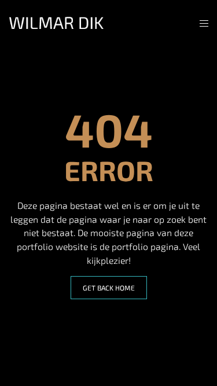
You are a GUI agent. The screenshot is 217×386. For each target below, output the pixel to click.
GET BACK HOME (109, 288)
